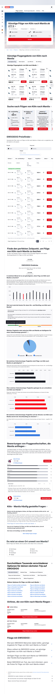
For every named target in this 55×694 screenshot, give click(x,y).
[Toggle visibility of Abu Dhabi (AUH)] (38, 355)
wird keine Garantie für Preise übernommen (41, 672)
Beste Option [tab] (22, 61)
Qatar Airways (16, 458)
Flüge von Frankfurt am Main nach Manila (16, 585)
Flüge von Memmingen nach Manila (38, 596)
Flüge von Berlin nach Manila (14, 588)
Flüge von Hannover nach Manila (14, 590)
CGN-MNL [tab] (30, 259)
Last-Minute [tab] (30, 61)
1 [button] (37, 241)
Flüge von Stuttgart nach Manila (37, 588)
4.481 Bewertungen (17, 500)
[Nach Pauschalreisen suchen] (2, 19)
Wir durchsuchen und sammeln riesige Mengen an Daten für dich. (24, 678)
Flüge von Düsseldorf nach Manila (15, 587)
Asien (11, 49)
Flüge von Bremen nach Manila (14, 592)
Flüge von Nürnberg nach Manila (37, 590)
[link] (14, 129)
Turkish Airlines (17, 496)
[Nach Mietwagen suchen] (2, 16)
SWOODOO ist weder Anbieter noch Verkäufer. (20, 676)
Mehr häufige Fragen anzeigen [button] (30, 533)
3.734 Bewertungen (17, 462)
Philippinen (16, 49)
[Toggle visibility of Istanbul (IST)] (21, 355)
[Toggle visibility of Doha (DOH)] (29, 355)
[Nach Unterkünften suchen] (2, 14)
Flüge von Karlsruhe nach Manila (14, 596)
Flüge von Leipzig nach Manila (37, 592)
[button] (2, 7)
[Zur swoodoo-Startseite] (9, 7)
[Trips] (2, 26)
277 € (11, 26)
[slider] (40, 155)
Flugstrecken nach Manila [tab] (29, 575)
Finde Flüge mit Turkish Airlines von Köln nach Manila (20, 523)
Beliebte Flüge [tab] (23, 572)
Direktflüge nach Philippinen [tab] (36, 572)
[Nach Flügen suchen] (2, 11)
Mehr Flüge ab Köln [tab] (42, 575)
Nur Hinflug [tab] (38, 61)
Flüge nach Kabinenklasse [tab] (14, 575)
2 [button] (40, 241)
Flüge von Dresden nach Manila (14, 594)
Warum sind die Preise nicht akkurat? (17, 681)
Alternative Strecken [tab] (13, 572)
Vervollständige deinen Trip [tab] (14, 578)
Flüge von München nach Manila (37, 585)
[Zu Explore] (2, 22)
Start (7, 49)
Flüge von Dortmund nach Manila (37, 594)
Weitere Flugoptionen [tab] (29, 578)
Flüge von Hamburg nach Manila (37, 587)
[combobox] (33, 29)
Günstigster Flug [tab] (12, 61)
